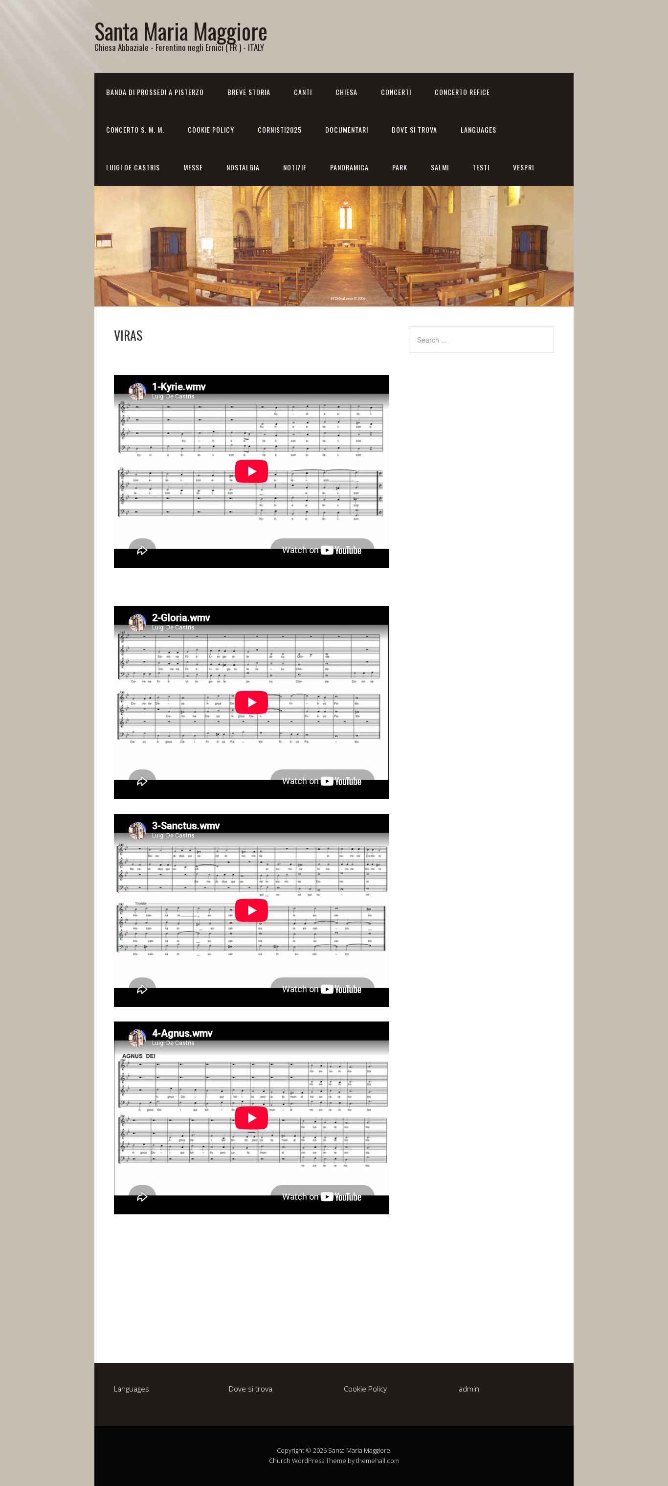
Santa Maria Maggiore (180, 30)
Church (279, 1460)
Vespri (523, 167)
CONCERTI (396, 92)
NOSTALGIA (243, 167)
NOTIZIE (295, 167)
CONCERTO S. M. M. (135, 129)
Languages (478, 129)
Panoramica (349, 167)
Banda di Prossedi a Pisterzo (155, 92)
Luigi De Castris (133, 167)
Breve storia (248, 92)
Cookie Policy (211, 129)
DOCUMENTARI (346, 129)
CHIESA (346, 92)
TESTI (481, 167)
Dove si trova (414, 129)
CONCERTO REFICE (462, 92)
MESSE (193, 167)
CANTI (303, 92)
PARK (399, 167)
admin (469, 1388)
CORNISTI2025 (280, 129)
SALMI (440, 167)
